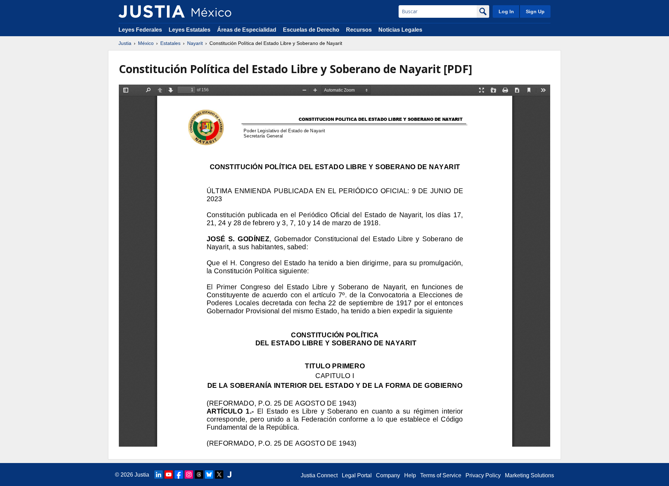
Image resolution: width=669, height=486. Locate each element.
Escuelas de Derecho (311, 30)
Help (410, 475)
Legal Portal (357, 475)
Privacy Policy (483, 475)
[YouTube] (168, 474)
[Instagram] (189, 474)
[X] (219, 474)
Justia (124, 43)
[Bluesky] (209, 474)
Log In (506, 11)
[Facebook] (179, 474)
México (146, 43)
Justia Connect (319, 475)
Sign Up (535, 11)
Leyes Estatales (189, 30)
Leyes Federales (140, 30)
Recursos (359, 30)
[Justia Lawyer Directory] (229, 474)
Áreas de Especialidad (246, 30)
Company (388, 475)
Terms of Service (440, 475)
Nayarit (195, 43)
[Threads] (199, 474)
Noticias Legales (400, 30)
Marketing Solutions (529, 475)
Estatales (170, 43)
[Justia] (151, 11)
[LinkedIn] (158, 474)
